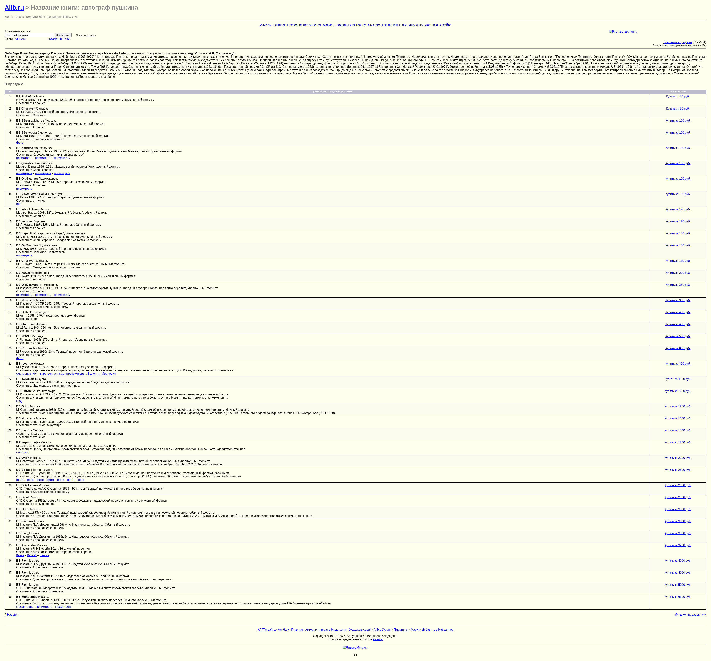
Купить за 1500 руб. (678, 430)
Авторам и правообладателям (326, 629)
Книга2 (44, 555)
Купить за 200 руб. (677, 272)
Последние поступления (304, 24)
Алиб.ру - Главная (272, 24)
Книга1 (32, 555)
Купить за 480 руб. (677, 324)
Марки (415, 629)
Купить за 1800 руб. (678, 442)
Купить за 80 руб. (678, 108)
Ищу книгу (416, 24)
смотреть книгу (26, 373)
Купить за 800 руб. (677, 348)
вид (18, 204)
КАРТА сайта (267, 629)
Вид (19, 401)
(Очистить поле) (86, 34)
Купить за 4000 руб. (678, 560)
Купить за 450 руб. (677, 312)
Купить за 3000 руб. (678, 509)
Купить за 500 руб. (677, 336)
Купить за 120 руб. (677, 209)
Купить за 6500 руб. (678, 596)
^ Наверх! (11, 614)
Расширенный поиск (59, 38)
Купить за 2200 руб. (678, 457)
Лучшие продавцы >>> (690, 614)
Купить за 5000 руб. (678, 584)
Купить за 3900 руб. (678, 545)
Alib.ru (14, 7)
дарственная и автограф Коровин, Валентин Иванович (78, 373)
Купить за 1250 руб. (678, 406)
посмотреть (24, 157)
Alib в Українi (382, 629)
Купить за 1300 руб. (678, 418)
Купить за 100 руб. (677, 120)
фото (19, 142)
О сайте (445, 24)
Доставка (431, 24)
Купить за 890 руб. (677, 363)
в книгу (378, 639)
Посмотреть (24, 606)
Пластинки (401, 629)
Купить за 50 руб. (678, 96)
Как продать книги (394, 24)
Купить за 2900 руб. (678, 497)
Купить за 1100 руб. (678, 379)
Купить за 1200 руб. (678, 391)
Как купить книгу (369, 24)
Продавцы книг (344, 24)
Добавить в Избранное (437, 629)
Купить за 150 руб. (677, 233)
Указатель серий (360, 629)
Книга (20, 555)
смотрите (22, 452)
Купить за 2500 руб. (678, 469)
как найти (20, 38)
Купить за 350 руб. (677, 284)
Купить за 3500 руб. (678, 521)
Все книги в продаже (677, 42)
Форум (327, 24)
